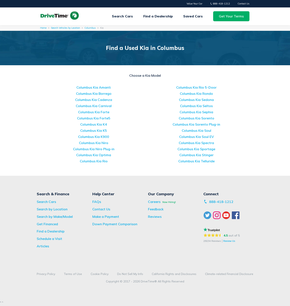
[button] (231, 16)
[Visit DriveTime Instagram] (217, 215)
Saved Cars (193, 16)
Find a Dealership (158, 16)
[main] (145, 100)
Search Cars (122, 16)
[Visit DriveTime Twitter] (208, 215)
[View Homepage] (60, 16)
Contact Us (243, 3)
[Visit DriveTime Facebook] (236, 215)
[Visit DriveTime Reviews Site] (211, 229)
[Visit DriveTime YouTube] (227, 215)
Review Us (229, 240)
